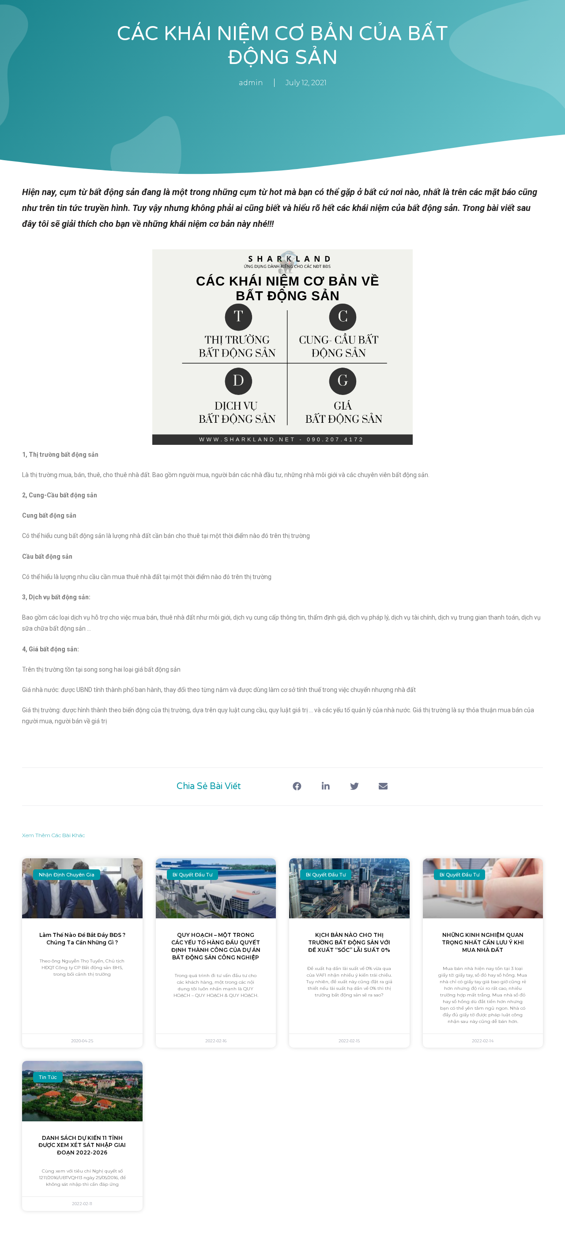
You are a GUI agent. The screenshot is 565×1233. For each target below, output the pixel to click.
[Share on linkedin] (325, 787)
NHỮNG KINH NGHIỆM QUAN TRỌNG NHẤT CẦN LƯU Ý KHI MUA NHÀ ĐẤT (483, 942)
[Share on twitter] (354, 787)
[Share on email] (383, 787)
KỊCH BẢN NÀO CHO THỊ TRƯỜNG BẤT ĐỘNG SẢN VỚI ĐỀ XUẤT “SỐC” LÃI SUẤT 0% (349, 942)
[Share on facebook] (297, 787)
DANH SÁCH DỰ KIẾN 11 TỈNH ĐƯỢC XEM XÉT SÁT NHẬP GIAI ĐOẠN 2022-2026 (82, 1145)
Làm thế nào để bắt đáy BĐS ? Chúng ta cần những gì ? (82, 939)
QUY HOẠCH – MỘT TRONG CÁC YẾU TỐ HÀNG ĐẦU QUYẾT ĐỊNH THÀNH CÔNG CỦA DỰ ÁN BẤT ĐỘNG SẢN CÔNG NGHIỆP (215, 946)
